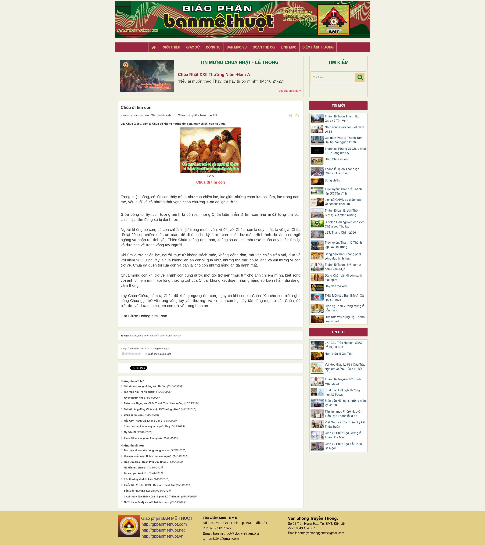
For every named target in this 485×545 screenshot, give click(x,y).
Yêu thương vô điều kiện (138, 479)
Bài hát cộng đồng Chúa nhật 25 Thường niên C (152, 409)
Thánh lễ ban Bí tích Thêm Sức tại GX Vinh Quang (342, 212)
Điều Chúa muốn (336, 159)
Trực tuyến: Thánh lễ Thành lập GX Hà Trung (343, 244)
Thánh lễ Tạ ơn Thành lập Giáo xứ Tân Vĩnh (342, 118)
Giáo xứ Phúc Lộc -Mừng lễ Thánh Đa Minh (343, 435)
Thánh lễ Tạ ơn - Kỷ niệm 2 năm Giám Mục (343, 267)
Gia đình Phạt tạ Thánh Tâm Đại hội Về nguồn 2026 (343, 140)
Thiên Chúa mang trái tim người (143, 438)
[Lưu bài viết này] (298, 115)
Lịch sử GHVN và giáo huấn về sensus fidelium (343, 202)
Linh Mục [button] (288, 47)
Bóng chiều (332, 180)
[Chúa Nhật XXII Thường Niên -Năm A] (147, 76)
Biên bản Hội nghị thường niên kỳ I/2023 (345, 403)
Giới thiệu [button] (171, 47)
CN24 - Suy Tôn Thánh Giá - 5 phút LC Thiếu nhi (152, 496)
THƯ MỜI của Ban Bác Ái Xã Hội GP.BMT (344, 297)
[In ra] (291, 115)
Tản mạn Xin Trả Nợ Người (139, 391)
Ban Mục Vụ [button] (237, 47)
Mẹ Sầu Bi (130, 432)
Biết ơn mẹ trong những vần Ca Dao (145, 386)
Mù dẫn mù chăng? (135, 467)
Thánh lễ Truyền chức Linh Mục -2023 (343, 381)
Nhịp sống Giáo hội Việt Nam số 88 (344, 129)
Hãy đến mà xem (336, 286)
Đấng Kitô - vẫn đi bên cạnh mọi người (343, 277)
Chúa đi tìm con (133, 415)
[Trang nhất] (154, 47)
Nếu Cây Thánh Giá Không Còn (142, 420)
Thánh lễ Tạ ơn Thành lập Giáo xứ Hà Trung (342, 171)
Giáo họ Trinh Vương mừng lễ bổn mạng (345, 308)
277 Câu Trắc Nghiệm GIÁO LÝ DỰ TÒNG (343, 345)
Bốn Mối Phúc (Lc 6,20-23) (139, 490)
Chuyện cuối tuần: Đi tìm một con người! (148, 456)
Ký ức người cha (133, 397)
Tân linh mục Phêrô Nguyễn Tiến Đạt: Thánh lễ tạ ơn (343, 413)
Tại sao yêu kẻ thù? (135, 473)
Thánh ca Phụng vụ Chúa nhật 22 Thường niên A (345, 151)
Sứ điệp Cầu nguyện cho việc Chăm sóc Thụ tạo (345, 224)
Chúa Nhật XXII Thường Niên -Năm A (214, 74)
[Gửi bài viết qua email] (284, 115)
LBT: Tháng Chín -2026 (340, 232)
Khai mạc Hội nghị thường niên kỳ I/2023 (342, 392)
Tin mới (338, 105)
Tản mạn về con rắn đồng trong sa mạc (147, 450)
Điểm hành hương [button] (318, 47)
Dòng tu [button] (213, 47)
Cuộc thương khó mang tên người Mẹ (146, 426)
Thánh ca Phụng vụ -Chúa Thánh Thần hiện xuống (153, 403)
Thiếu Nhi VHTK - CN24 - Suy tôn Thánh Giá (149, 485)
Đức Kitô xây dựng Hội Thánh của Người (345, 319)
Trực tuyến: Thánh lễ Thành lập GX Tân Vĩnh (343, 191)
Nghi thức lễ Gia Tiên (339, 354)
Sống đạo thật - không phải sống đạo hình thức (343, 256)
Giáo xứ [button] (193, 47)
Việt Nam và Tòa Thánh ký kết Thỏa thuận (345, 424)
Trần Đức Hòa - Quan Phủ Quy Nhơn (145, 462)
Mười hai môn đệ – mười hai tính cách (146, 502)
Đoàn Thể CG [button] (264, 47)
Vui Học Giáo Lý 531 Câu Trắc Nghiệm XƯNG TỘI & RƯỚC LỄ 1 (345, 368)
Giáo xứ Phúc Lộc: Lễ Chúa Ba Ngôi (343, 446)
